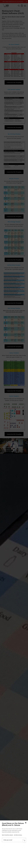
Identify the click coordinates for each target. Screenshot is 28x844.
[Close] (25, 822)
